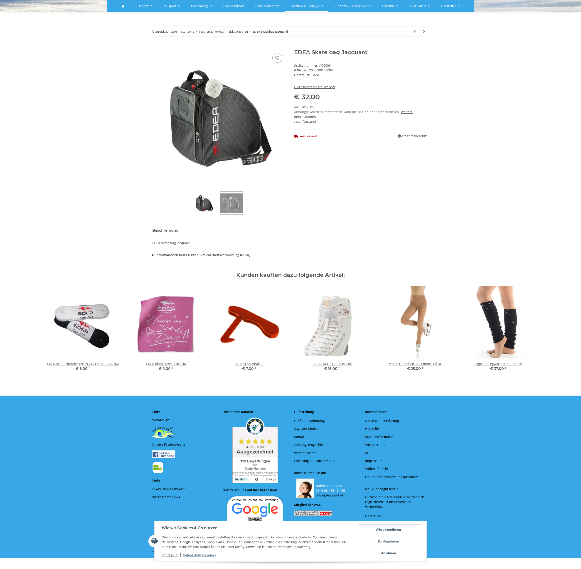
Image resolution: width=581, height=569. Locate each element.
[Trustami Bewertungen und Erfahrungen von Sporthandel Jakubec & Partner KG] (255, 450)
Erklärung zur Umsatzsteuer (315, 461)
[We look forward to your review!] (255, 514)
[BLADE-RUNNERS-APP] (158, 467)
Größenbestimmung (309, 420)
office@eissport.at (329, 495)
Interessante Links (166, 497)
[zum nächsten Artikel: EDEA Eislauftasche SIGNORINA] (424, 31)
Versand (309, 121)
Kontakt (300, 437)
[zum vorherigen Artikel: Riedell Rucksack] (414, 31)
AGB (368, 453)
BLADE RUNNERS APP (168, 489)
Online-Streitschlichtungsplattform (391, 477)
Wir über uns (375, 445)
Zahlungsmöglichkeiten (312, 445)
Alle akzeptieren (388, 529)
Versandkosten (305, 453)
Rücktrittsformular (379, 437)
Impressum (170, 555)
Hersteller (372, 428)
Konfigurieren (388, 541)
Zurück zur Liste (166, 31)
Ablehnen (388, 553)
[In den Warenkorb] (156, 46)
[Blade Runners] (123, 6)
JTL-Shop (557, 563)
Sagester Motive (306, 428)
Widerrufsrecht (376, 469)
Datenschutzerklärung (199, 555)
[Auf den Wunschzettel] (277, 58)
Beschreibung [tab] (165, 230)
